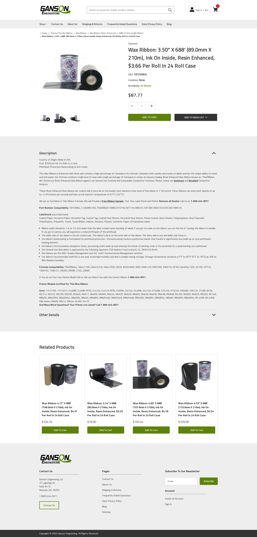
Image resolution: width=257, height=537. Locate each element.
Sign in (199, 10)
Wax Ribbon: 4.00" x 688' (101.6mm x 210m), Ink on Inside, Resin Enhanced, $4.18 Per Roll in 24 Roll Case (150, 409)
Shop (42, 24)
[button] (128, 153)
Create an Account (174, 498)
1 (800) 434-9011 (48, 496)
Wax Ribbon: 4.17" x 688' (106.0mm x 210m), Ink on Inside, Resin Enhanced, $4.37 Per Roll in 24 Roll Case (59, 409)
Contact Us (57, 24)
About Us (72, 24)
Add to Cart (60, 430)
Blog (169, 24)
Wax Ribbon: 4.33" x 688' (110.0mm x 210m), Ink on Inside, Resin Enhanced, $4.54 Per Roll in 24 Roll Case (196, 409)
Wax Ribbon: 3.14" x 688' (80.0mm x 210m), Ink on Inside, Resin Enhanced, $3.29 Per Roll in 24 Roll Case (105, 409)
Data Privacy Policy (152, 24)
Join (206, 10)
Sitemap (106, 512)
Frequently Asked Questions (122, 24)
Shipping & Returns (92, 24)
